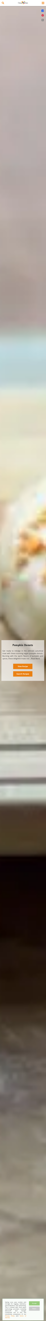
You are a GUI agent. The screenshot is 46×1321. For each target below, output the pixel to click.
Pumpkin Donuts (23, 645)
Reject (34, 1308)
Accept (34, 1303)
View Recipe (23, 666)
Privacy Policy (10, 1316)
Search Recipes (22, 674)
